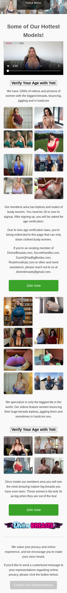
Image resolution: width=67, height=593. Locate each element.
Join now (33, 285)
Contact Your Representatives (33, 585)
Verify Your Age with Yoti (34, 83)
